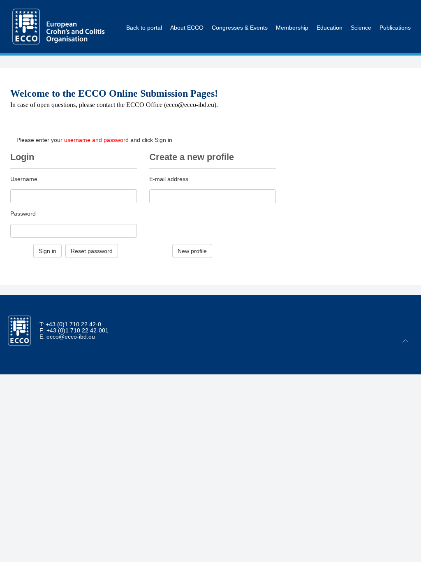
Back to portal (144, 14)
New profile (192, 251)
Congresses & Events (239, 14)
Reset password (92, 251)
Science (361, 14)
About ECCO (187, 14)
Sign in (47, 251)
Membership (292, 14)
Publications (393, 14)
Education (329, 14)
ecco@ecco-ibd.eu (70, 336)
